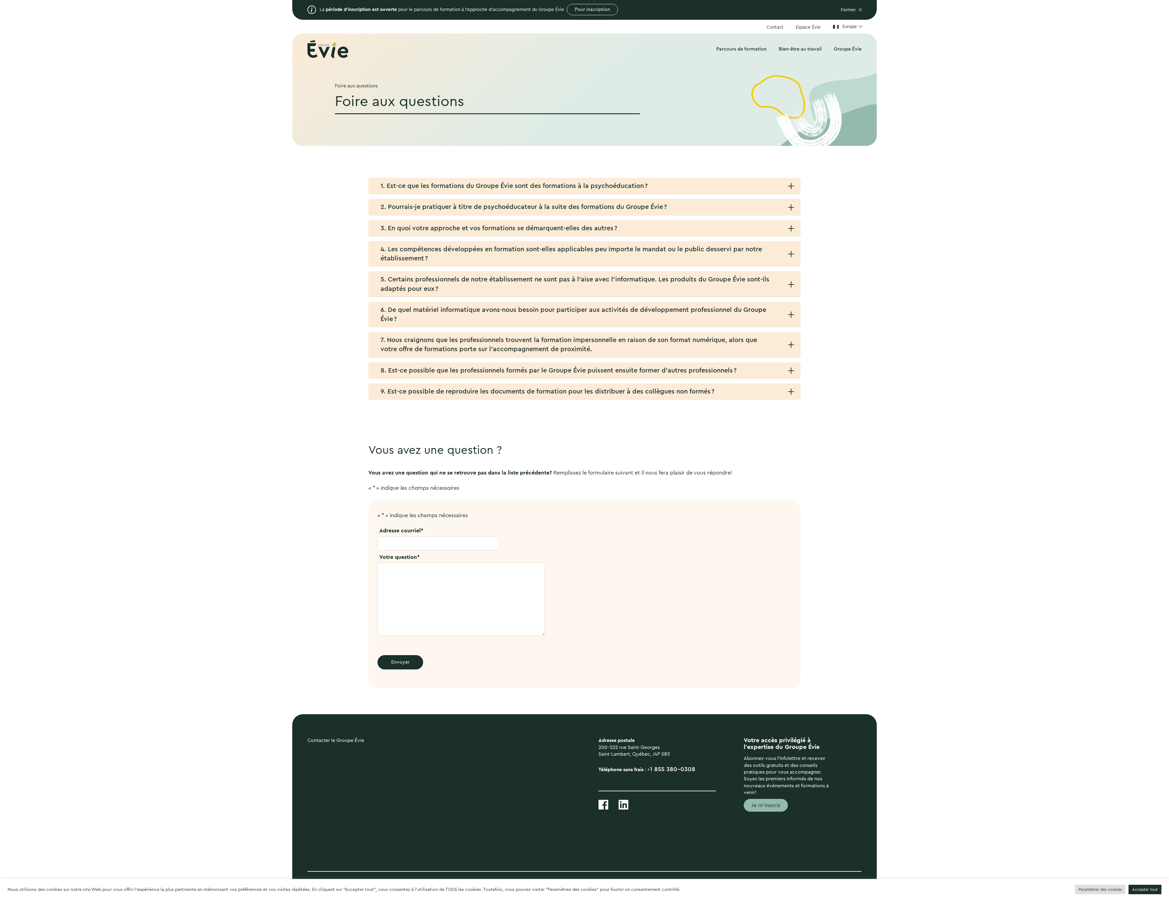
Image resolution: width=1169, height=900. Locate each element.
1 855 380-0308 (672, 769)
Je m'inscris (765, 805)
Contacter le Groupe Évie (335, 740)
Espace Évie (808, 27)
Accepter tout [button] (1145, 889)
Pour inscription (592, 9)
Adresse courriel (401, 530)
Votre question (399, 557)
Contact (775, 27)
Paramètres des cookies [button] (1100, 889)
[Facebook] (603, 804)
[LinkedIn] (623, 804)
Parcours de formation (741, 49)
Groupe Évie (848, 49)
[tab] (584, 186)
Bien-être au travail (800, 49)
